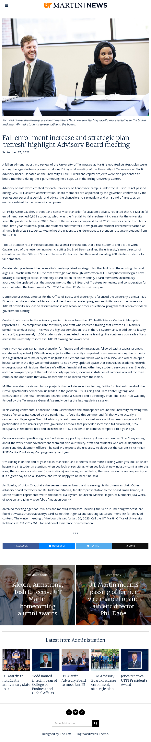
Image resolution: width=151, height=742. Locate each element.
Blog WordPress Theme (92, 734)
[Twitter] (75, 712)
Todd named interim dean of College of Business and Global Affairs (44, 684)
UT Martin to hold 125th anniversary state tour (16, 682)
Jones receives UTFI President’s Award (134, 680)
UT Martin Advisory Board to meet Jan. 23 (74, 680)
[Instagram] (82, 712)
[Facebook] (69, 712)
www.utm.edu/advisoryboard (34, 514)
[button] (95, 723)
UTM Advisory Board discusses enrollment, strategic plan (103, 682)
